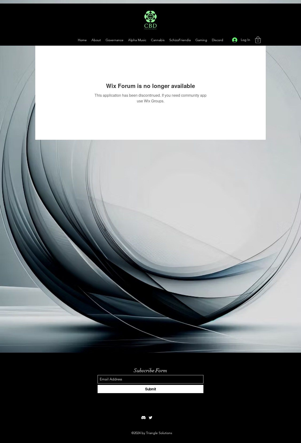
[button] (201, 40)
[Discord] (143, 417)
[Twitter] (150, 417)
